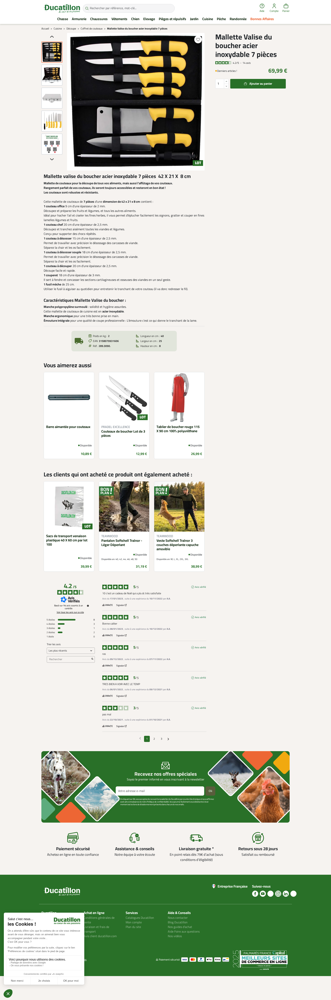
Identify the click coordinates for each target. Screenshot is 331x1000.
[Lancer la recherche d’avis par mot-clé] (92, 659)
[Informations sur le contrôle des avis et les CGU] (87, 605)
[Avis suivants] (168, 739)
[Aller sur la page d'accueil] (61, 8)
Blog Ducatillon (178, 922)
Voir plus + (54, 810)
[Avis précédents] (140, 738)
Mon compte (134, 922)
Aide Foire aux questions (184, 931)
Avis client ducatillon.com (100, 936)
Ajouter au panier (260, 83)
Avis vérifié (200, 587)
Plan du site (133, 927)
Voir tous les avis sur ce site (70, 612)
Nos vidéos (175, 936)
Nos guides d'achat (180, 927)
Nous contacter (178, 918)
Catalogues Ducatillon (140, 918)
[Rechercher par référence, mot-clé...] (87, 8)
